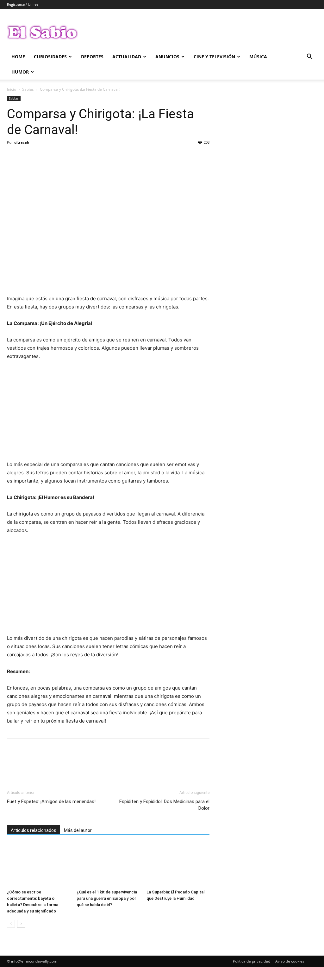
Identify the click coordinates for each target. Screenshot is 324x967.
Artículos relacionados (33, 830)
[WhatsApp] (57, 156)
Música (258, 57)
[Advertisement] (108, 413)
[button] (309, 57)
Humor (20, 72)
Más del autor (78, 830)
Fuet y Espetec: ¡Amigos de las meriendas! (51, 801)
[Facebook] (13, 156)
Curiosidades (50, 57)
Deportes (92, 57)
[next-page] (21, 924)
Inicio (11, 89)
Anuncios (167, 57)
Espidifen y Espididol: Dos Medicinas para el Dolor (164, 805)
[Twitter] (28, 156)
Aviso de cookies (289, 961)
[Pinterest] (42, 156)
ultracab (21, 142)
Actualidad (126, 57)
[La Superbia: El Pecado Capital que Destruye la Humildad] (177, 865)
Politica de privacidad (251, 961)
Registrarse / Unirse (22, 4)
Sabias (28, 89)
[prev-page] (11, 924)
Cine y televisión (214, 57)
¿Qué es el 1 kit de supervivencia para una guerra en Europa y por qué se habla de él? (107, 898)
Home (18, 57)
